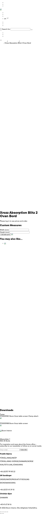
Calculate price (5, 234)
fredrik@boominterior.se (9, 468)
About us (7, 14)
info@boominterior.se (8, 434)
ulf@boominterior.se (7, 486)
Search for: (6, 29)
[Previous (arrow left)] (1, 513)
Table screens (13, 41)
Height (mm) (4, 232)
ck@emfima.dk (5, 501)
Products (7, 13)
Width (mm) (4, 230)
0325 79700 (4, 436)
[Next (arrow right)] (3, 513)
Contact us (8, 16)
